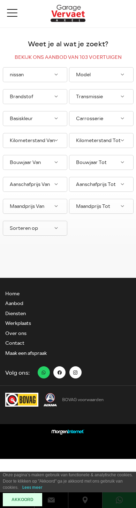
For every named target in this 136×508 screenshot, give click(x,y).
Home (12, 293)
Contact (14, 343)
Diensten (15, 313)
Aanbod (14, 303)
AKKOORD (22, 499)
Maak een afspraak (26, 353)
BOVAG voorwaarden (83, 400)
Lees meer (32, 487)
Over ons (16, 333)
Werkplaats (18, 323)
